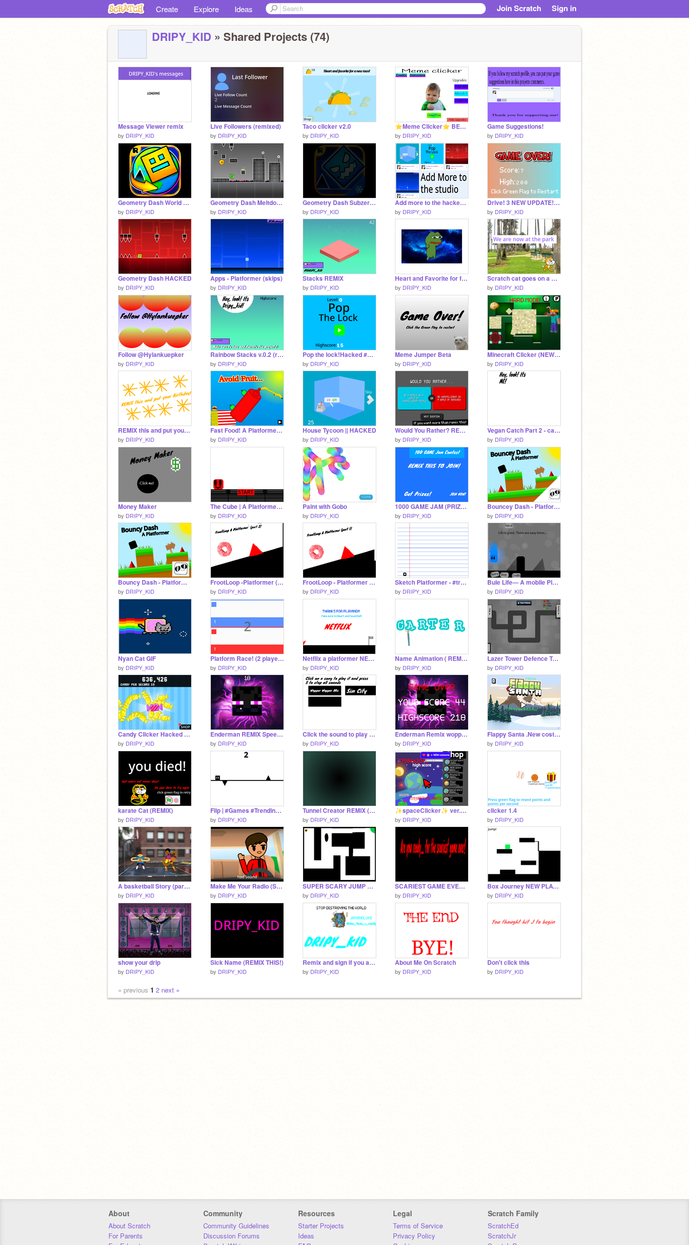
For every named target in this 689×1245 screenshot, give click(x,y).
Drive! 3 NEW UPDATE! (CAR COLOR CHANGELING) (524, 202)
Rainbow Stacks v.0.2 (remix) (247, 354)
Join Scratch (519, 8)
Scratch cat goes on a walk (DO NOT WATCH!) (524, 278)
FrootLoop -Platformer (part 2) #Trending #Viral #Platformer (247, 582)
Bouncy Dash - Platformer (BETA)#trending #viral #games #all (155, 582)
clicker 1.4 (502, 810)
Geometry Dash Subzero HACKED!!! (339, 202)
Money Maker (137, 506)
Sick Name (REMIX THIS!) (246, 962)
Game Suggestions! (515, 126)
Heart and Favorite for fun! (432, 278)
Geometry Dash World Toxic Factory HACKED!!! (155, 202)
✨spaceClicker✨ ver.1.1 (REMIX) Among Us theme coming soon (432, 810)
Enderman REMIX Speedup (247, 734)
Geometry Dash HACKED (155, 278)
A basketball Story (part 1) (155, 886)
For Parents (125, 1235)
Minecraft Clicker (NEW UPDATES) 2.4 (524, 354)
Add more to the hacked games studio (432, 202)
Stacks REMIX (323, 278)
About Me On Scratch (425, 962)
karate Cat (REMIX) (145, 810)
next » (170, 990)
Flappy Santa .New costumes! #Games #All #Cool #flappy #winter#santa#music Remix (524, 734)
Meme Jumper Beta (423, 354)
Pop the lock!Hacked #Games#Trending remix (339, 354)
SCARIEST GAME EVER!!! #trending (432, 886)
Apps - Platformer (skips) (246, 278)
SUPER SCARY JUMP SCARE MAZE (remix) (339, 886)
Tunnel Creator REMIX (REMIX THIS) (339, 810)
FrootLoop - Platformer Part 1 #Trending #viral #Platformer (339, 582)
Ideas (244, 9)
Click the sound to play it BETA (339, 734)
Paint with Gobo (325, 506)
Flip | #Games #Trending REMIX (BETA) (247, 810)
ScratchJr (502, 1235)
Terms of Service (418, 1225)
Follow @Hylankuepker (151, 354)
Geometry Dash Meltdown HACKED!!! (247, 202)
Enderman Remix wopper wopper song (432, 734)
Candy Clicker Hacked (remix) (155, 734)
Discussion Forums (231, 1235)
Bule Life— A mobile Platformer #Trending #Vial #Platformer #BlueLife (524, 582)
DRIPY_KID (181, 36)
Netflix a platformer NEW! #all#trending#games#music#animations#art (339, 658)
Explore (206, 9)
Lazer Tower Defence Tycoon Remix (524, 658)
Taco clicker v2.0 (327, 126)
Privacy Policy (414, 1235)
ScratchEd (503, 1225)
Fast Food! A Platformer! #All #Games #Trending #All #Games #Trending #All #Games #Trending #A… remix (247, 430)
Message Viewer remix (151, 126)
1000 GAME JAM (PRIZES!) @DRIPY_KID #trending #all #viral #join (432, 506)
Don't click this (508, 962)
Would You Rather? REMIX (432, 430)
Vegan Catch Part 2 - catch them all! (524, 430)
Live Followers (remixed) (245, 126)
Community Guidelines (236, 1225)
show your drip (139, 962)
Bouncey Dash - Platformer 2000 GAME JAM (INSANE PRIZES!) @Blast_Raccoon (524, 506)
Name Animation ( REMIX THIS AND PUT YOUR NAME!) (432, 658)
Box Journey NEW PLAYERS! (524, 886)
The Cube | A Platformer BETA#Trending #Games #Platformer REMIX (247, 506)
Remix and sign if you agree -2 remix (339, 962)
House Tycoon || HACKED (339, 430)
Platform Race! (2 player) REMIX (247, 658)
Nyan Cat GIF (137, 658)
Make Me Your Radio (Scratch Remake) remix (247, 886)
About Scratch (129, 1225)
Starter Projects (321, 1225)
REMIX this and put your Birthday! (155, 430)
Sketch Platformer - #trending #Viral (432, 582)
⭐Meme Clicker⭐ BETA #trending (432, 126)
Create (167, 9)
